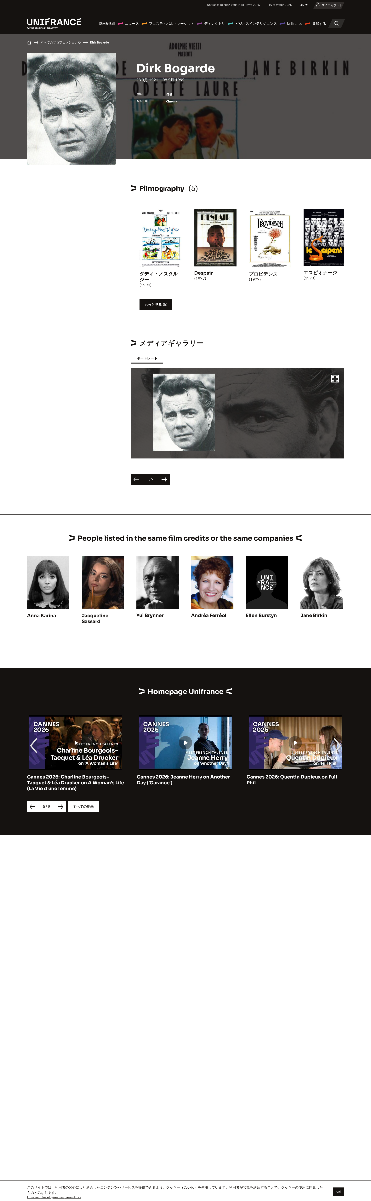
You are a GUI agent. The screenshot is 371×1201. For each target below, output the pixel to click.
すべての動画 (83, 806)
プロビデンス (263, 274)
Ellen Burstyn (261, 615)
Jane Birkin (313, 615)
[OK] (338, 1191)
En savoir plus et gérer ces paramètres (54, 1197)
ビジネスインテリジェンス (256, 23)
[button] (335, 379)
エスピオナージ (320, 273)
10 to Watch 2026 (280, 5)
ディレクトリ (214, 23)
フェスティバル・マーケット (171, 23)
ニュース (132, 23)
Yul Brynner (150, 615)
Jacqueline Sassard (95, 618)
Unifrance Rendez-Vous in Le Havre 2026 (233, 5)
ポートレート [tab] (147, 358)
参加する (319, 23)
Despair (203, 273)
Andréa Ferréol (208, 615)
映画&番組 (107, 23)
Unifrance (294, 23)
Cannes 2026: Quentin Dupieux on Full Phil (182, 780)
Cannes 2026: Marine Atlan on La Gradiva (295, 777)
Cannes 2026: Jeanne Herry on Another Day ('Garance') (73, 780)
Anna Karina (41, 616)
